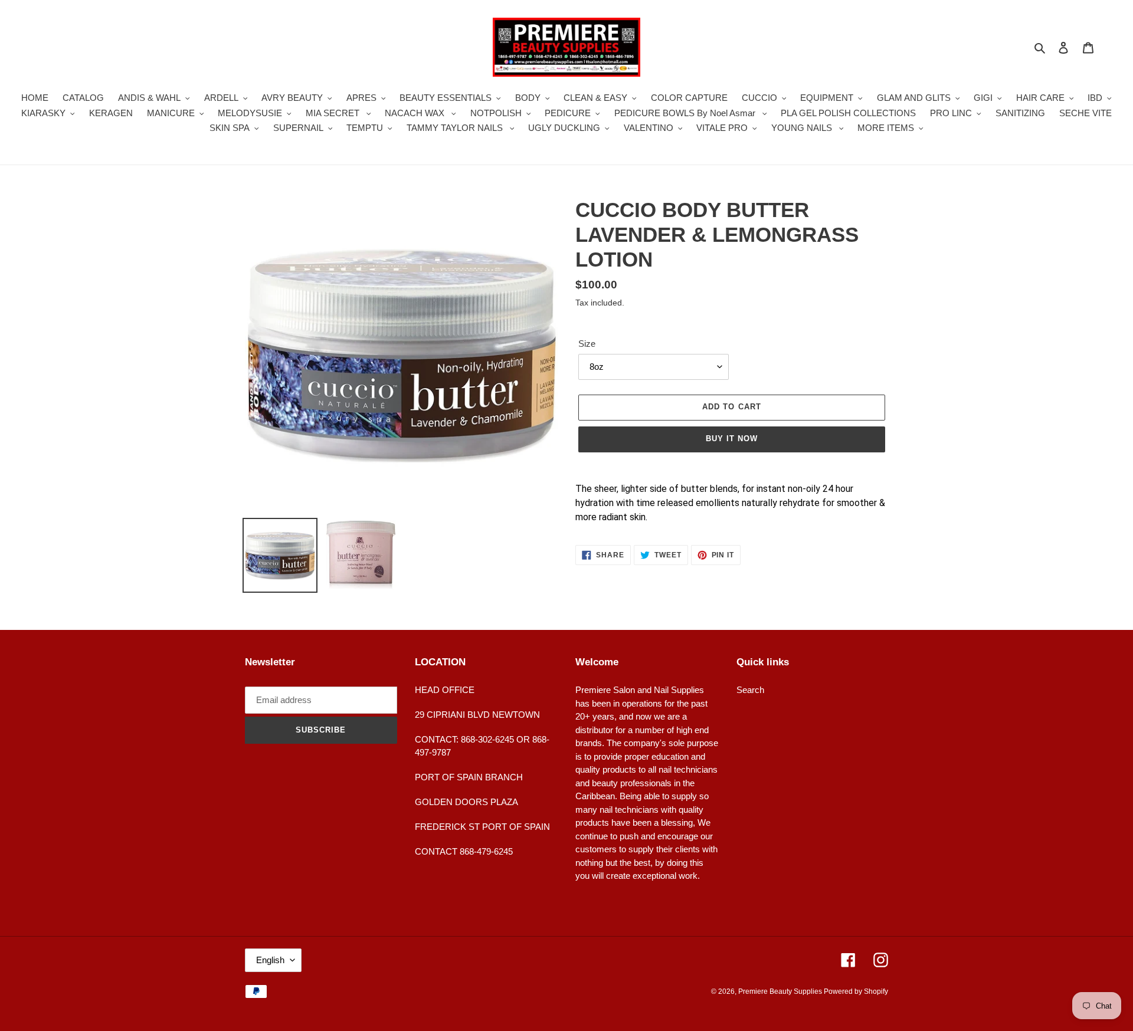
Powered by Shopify (856, 991)
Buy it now (732, 438)
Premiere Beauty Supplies (781, 991)
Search (750, 690)
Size (586, 344)
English (270, 960)
